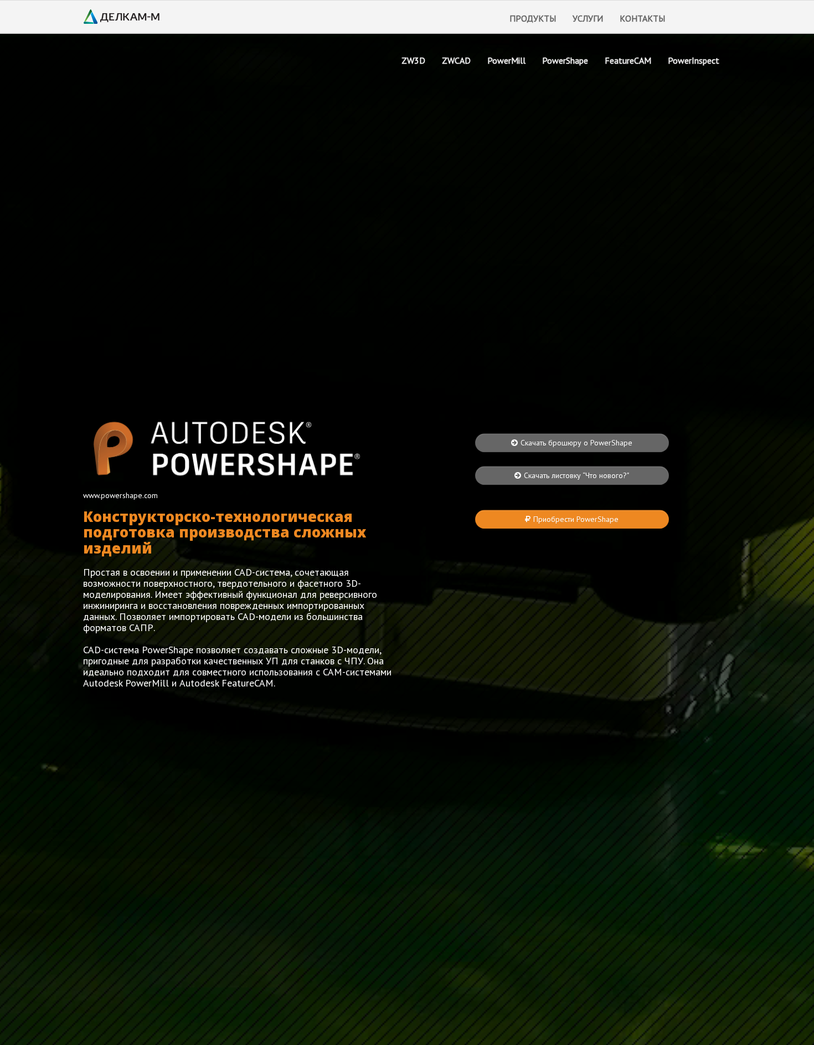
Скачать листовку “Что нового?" (576, 475)
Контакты (642, 18)
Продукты (532, 18)
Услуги (588, 18)
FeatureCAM (628, 60)
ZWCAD (456, 60)
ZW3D (413, 60)
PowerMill (506, 60)
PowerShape (565, 60)
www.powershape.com (120, 495)
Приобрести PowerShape (576, 519)
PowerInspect (693, 60)
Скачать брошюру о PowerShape (576, 443)
